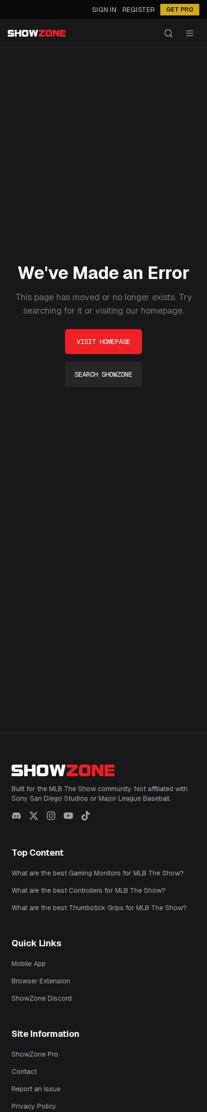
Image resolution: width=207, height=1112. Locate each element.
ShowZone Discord (42, 998)
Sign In (104, 9)
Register (138, 9)
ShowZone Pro (35, 1054)
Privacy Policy (34, 1106)
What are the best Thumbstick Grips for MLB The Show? (99, 907)
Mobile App (29, 963)
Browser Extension (41, 981)
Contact (24, 1071)
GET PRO (180, 9)
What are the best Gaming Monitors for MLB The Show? (98, 873)
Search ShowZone (103, 374)
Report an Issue (36, 1089)
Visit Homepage (103, 341)
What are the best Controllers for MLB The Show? (89, 890)
